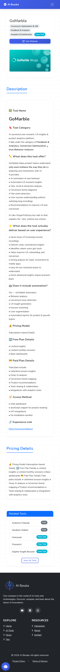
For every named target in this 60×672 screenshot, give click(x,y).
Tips (8, 639)
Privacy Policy (19, 661)
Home (9, 626)
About (37, 630)
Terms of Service (39, 661)
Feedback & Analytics (20, 30)
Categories (39, 626)
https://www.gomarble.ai (21, 428)
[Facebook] (30, 610)
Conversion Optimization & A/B (24, 26)
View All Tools (30, 560)
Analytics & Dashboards (21, 34)
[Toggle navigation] (52, 4)
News (9, 635)
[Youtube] (22, 610)
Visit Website (31, 41)
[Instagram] (38, 610)
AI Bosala (13, 4)
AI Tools (10, 630)
